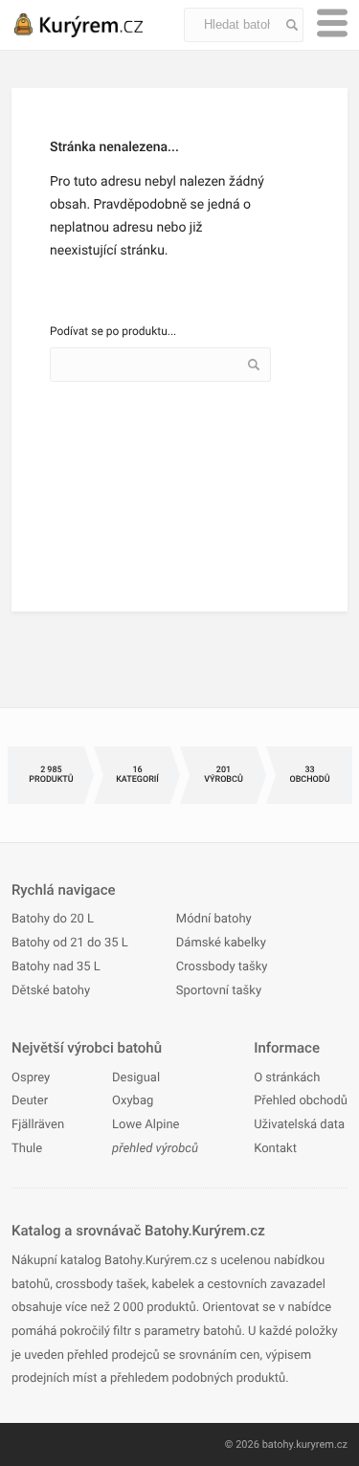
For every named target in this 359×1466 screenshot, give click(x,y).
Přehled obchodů (301, 1101)
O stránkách (287, 1078)
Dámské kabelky (221, 943)
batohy (278, 1444)
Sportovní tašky (218, 991)
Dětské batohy (50, 991)
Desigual (136, 1078)
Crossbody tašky (222, 967)
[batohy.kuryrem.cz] (97, 25)
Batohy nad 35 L (56, 967)
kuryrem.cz (322, 1444)
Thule (26, 1149)
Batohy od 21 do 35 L (69, 943)
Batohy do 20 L (52, 919)
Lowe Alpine (145, 1125)
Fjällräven (37, 1125)
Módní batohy (214, 919)
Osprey (30, 1078)
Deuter (29, 1101)
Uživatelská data (299, 1125)
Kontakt (275, 1149)
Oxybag (132, 1101)
